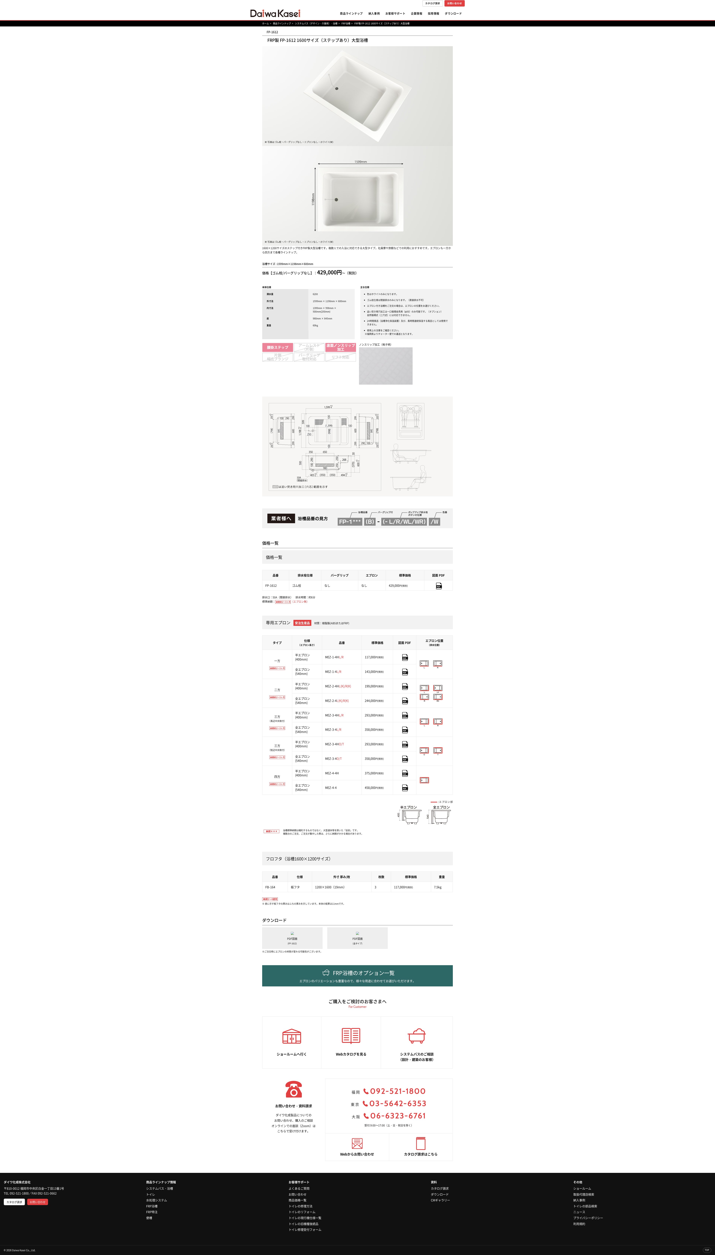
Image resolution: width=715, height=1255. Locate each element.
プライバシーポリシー (588, 1218)
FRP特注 (152, 1212)
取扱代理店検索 (583, 1194)
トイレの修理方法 (300, 1206)
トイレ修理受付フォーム (305, 1229)
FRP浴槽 (152, 1206)
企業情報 (416, 13)
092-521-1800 (19, 1193)
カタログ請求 (432, 3)
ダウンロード (453, 13)
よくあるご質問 (299, 1188)
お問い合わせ (454, 3)
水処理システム (156, 1200)
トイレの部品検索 (585, 1206)
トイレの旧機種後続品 (303, 1223)
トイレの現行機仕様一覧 (305, 1218)
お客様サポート (395, 13)
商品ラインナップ (351, 13)
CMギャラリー (440, 1200)
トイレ (150, 1194)
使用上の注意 (373, 330)
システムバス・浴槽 (159, 1188)
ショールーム (582, 1188)
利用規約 (579, 1223)
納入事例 (374, 13)
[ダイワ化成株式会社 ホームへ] (275, 13)
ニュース (579, 1212)
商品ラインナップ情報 (161, 1182)
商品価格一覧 (297, 1200)
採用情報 (433, 13)
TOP (707, 1250)
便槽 (149, 1218)
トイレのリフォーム (302, 1212)
